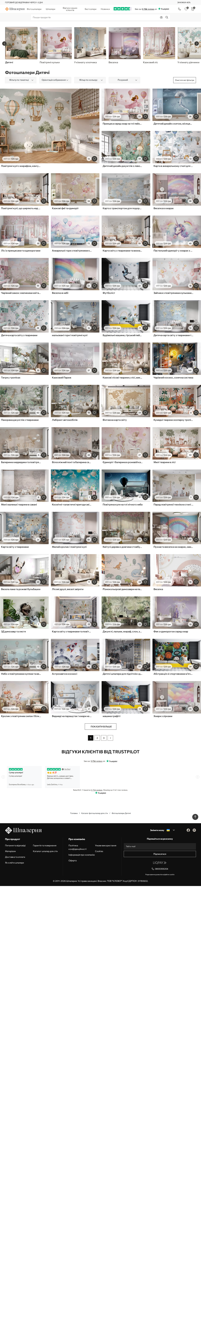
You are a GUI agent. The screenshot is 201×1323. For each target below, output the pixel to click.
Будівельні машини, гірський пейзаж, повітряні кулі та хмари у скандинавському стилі (123, 335)
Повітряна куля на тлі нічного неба (122, 504)
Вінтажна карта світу (115, 419)
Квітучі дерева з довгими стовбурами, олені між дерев (123, 546)
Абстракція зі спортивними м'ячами (173, 673)
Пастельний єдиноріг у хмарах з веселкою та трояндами (173, 250)
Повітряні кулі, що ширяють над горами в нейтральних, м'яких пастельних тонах (21, 208)
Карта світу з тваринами (15, 546)
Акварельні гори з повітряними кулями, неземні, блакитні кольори (72, 250)
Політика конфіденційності (78, 847)
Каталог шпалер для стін (45, 851)
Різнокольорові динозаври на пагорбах (123, 589)
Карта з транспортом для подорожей (123, 208)
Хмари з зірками (163, 716)
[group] (56, 45)
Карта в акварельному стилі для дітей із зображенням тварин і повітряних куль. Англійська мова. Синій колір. (173, 165)
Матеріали (10, 851)
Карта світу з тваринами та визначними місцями (123, 250)
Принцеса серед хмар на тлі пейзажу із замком (123, 123)
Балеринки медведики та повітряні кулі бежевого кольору (21, 462)
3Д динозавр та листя (13, 631)
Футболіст (109, 292)
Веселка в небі (60, 292)
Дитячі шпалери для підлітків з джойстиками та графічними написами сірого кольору (123, 673)
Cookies (99, 851)
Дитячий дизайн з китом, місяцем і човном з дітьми (173, 123)
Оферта (73, 860)
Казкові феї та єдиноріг (65, 208)
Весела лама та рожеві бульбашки (20, 589)
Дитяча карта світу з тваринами (19, 335)
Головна (74, 813)
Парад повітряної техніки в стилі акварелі (173, 504)
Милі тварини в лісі (165, 462)
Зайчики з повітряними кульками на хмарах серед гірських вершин (173, 292)
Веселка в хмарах (164, 208)
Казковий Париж (61, 377)
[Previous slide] (4, 43)
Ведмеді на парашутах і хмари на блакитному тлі (72, 716)
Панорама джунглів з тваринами (20, 419)
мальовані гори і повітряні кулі (70, 335)
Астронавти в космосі (64, 673)
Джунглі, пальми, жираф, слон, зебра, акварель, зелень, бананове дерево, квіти (123, 631)
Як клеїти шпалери (14, 862)
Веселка (158, 589)
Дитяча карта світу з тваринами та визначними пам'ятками (173, 335)
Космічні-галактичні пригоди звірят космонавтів (72, 504)
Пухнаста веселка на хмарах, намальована (173, 546)
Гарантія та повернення (44, 845)
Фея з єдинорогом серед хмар (171, 631)
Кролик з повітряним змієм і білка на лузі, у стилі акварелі (21, 716)
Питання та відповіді (15, 845)
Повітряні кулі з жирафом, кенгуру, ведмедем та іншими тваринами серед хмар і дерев (21, 165)
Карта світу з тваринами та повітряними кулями (72, 631)
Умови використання (105, 845)
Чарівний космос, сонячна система (173, 377)
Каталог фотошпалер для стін (94, 813)
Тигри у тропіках (10, 377)
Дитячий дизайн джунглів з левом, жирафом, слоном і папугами (123, 165)
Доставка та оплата (15, 857)
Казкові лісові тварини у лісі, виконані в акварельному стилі (123, 377)
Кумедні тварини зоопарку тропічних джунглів (173, 419)
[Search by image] (161, 17)
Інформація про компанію (82, 854)
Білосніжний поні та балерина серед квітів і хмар (72, 462)
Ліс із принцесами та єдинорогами (20, 250)
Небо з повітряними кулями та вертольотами (21, 673)
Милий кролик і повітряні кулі (69, 546)
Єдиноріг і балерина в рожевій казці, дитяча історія (123, 462)
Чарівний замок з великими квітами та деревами (21, 292)
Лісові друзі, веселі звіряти (67, 589)
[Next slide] (196, 43)
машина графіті (111, 716)
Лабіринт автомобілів (65, 419)
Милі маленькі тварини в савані (19, 504)
